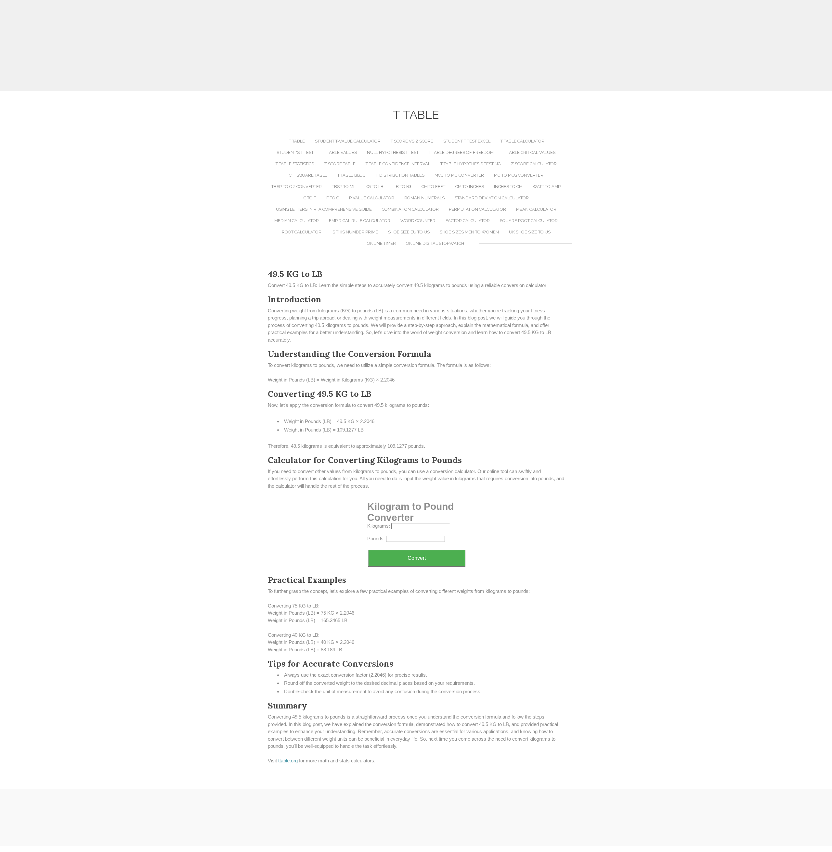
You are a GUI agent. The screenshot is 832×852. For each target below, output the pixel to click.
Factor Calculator (468, 220)
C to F (310, 197)
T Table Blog (351, 175)
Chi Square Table (308, 175)
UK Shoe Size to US (530, 232)
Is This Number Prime (355, 232)
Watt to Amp (547, 186)
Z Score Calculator (534, 163)
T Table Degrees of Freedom (461, 152)
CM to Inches (469, 186)
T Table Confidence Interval (398, 163)
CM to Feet (433, 186)
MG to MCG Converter (518, 175)
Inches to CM (508, 186)
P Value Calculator (371, 197)
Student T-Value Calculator (348, 141)
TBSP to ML (344, 186)
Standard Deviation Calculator (492, 197)
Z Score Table (340, 163)
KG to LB (375, 186)
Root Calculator (301, 232)
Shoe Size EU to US (409, 232)
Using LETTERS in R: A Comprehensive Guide (324, 209)
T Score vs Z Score (412, 141)
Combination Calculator (410, 209)
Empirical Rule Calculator (359, 220)
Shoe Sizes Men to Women (469, 232)
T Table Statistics (295, 163)
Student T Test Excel (466, 141)
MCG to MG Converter (459, 175)
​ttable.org (288, 760)
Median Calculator (296, 220)
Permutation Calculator (477, 209)
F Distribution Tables (400, 175)
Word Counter (418, 220)
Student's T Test (295, 152)
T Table (297, 141)
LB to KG (402, 186)
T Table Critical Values (529, 152)
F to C (332, 197)
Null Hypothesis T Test (393, 152)
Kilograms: (378, 526)
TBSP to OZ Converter (296, 186)
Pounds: (376, 538)
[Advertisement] (416, 45)
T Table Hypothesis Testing (470, 163)
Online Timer (381, 243)
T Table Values (340, 152)
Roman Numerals (424, 197)
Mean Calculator (536, 209)
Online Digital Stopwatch (435, 243)
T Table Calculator (522, 141)
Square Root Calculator (529, 220)
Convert (417, 558)
